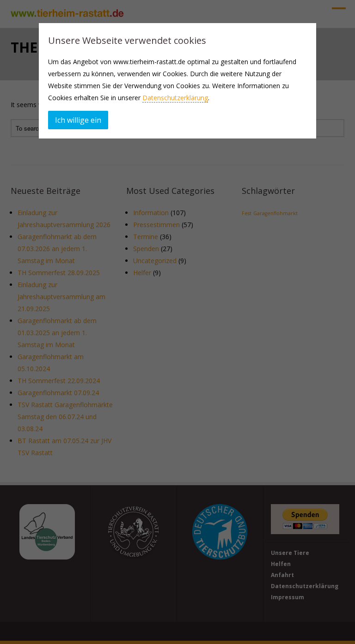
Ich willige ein (78, 120)
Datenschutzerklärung (175, 97)
